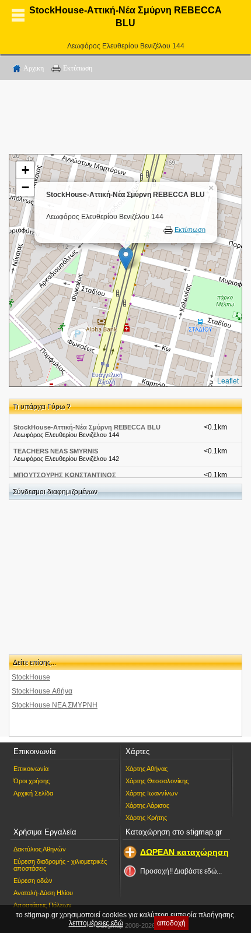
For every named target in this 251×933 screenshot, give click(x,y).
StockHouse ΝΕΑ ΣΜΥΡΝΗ (54, 705)
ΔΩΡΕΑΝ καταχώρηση (184, 852)
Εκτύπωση (77, 68)
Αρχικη (33, 68)
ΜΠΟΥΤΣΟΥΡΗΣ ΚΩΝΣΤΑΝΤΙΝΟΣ (64, 474)
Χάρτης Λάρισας (147, 805)
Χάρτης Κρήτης (146, 817)
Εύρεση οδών (33, 880)
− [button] (25, 187)
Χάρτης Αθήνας (147, 768)
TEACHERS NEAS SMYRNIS (55, 451)
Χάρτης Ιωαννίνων (152, 793)
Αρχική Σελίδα (33, 793)
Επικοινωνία (30, 768)
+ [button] (25, 170)
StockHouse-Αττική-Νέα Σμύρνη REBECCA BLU (87, 427)
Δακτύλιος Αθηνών (39, 849)
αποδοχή (171, 923)
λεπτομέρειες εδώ (96, 923)
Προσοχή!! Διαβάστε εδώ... (181, 871)
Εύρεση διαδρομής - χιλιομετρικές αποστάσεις (60, 865)
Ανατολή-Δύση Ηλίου (43, 892)
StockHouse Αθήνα (42, 691)
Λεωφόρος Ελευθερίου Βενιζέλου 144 (125, 46)
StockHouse (31, 677)
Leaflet (228, 381)
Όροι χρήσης (31, 780)
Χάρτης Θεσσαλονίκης (157, 780)
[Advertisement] (125, 119)
